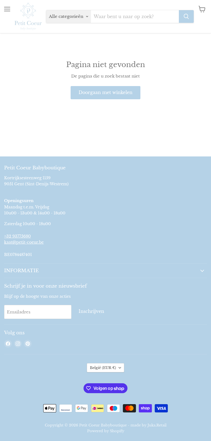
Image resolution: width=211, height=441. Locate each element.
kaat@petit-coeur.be (24, 242)
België (103, 367)
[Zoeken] (186, 16)
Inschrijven (91, 311)
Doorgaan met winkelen (105, 92)
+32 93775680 (17, 236)
